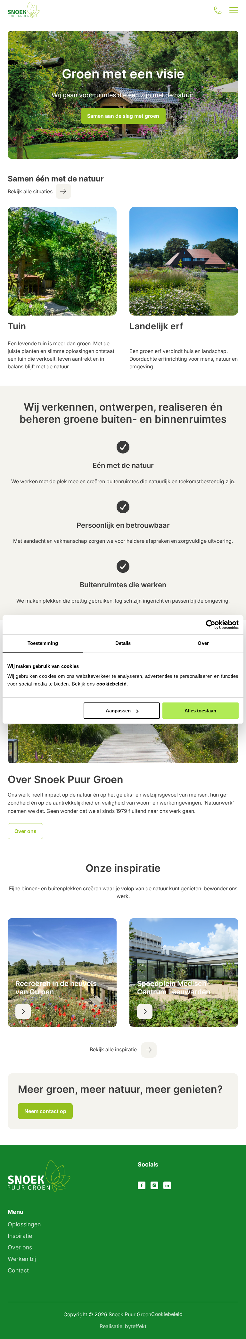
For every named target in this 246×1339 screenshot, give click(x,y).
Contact (18, 1270)
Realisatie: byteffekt (123, 1326)
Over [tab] (203, 643)
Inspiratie (20, 1235)
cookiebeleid (111, 683)
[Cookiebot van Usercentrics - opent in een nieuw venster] (211, 624)
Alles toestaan (200, 710)
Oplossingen (24, 1224)
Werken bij (22, 1258)
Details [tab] (123, 643)
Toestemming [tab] (43, 643)
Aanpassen (118, 710)
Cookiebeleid (167, 1314)
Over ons (20, 1247)
